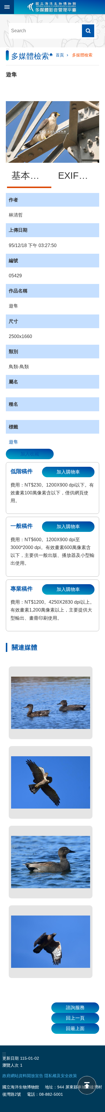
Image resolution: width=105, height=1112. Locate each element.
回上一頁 (75, 1018)
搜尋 (88, 30)
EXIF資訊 (77, 175)
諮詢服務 (75, 1007)
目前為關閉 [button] (7, 7)
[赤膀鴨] (50, 702)
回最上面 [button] (75, 1028)
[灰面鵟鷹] (50, 782)
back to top (87, 1085)
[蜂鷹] (50, 941)
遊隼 (13, 441)
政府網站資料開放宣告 (22, 1075)
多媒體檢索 (82, 55)
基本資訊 (30, 175)
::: (7, 49)
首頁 (60, 55)
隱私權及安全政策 (60, 1075)
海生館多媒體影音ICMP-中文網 (52, 7)
